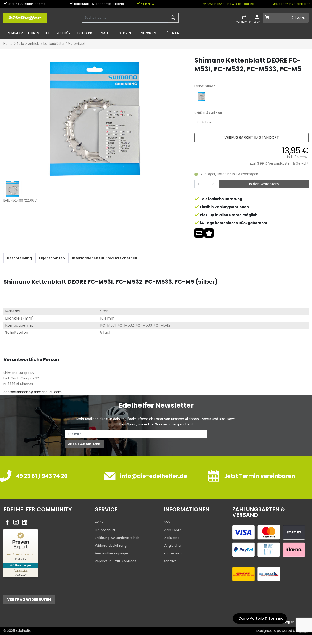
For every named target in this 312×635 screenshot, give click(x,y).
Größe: (199, 112)
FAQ (167, 522)
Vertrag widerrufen (29, 599)
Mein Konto (172, 530)
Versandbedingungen (112, 553)
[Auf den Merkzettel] (209, 233)
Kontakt (170, 561)
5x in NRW (147, 4)
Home (8, 44)
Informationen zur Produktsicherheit (104, 258)
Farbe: (199, 86)
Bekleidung (84, 33)
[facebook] (7, 522)
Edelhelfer (24, 630)
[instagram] (16, 522)
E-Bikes (33, 33)
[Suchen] (173, 18)
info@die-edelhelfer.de (153, 476)
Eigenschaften (52, 258)
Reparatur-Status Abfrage (116, 561)
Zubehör (63, 33)
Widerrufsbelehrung (111, 545)
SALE (105, 33)
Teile (47, 33)
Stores (125, 33)
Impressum (173, 553)
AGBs (99, 522)
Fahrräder (14, 33)
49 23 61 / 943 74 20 (42, 476)
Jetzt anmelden (84, 443)
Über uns (174, 33)
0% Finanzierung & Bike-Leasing (230, 4)
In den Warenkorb (264, 183)
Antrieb (33, 44)
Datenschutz (105, 530)
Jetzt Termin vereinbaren (291, 4)
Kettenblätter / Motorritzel (64, 44)
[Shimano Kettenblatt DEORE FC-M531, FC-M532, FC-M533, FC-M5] (94, 118)
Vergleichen (173, 545)
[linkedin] (25, 522)
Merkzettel (172, 537)
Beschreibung (19, 258)
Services (148, 33)
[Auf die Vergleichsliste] (199, 233)
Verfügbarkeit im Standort (251, 137)
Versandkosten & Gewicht (288, 163)
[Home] (25, 17)
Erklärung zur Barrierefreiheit (117, 537)
